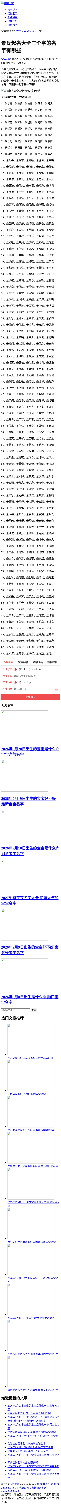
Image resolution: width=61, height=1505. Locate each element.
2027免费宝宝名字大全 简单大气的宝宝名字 (32, 1432)
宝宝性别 (7, 682)
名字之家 (14, 1484)
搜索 (34, 1010)
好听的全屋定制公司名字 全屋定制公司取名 (32, 1130)
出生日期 (7, 689)
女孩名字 (13, 17)
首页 (18, 31)
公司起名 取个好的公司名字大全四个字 (29, 1413)
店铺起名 (13, 25)
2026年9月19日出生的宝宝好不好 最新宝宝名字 (33, 1417)
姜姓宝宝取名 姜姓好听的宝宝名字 (27, 1094)
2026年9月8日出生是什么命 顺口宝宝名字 (30, 1447)
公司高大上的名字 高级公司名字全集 (28, 1451)
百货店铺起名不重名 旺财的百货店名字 (29, 1470)
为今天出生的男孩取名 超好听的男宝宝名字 (32, 1242)
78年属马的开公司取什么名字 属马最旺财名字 (33, 1166)
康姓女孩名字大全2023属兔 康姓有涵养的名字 (33, 1390)
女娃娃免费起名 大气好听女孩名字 (27, 1443)
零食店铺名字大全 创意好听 (23, 1462)
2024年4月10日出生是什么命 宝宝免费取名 (31, 1318)
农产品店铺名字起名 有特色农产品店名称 (30, 1058)
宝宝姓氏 (7, 676)
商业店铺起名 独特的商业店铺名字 (27, 1421)
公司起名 (13, 21)
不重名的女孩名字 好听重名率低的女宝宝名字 (33, 1354)
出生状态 (7, 669)
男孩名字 (13, 13)
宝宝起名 (13, 9)
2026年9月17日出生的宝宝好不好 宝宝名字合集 (33, 1466)
